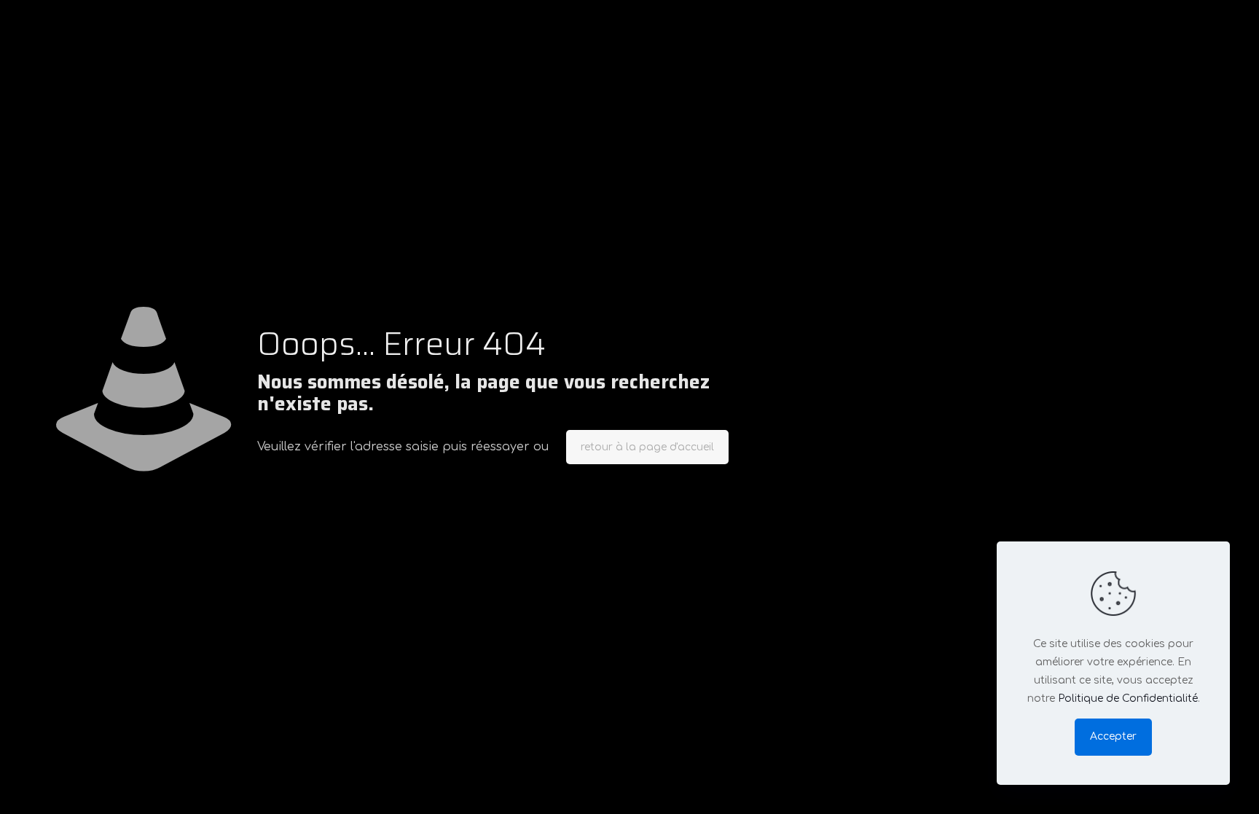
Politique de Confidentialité (1128, 698)
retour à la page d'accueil (647, 447)
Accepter (1113, 736)
